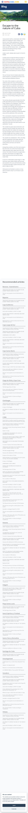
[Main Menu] (25, 2)
